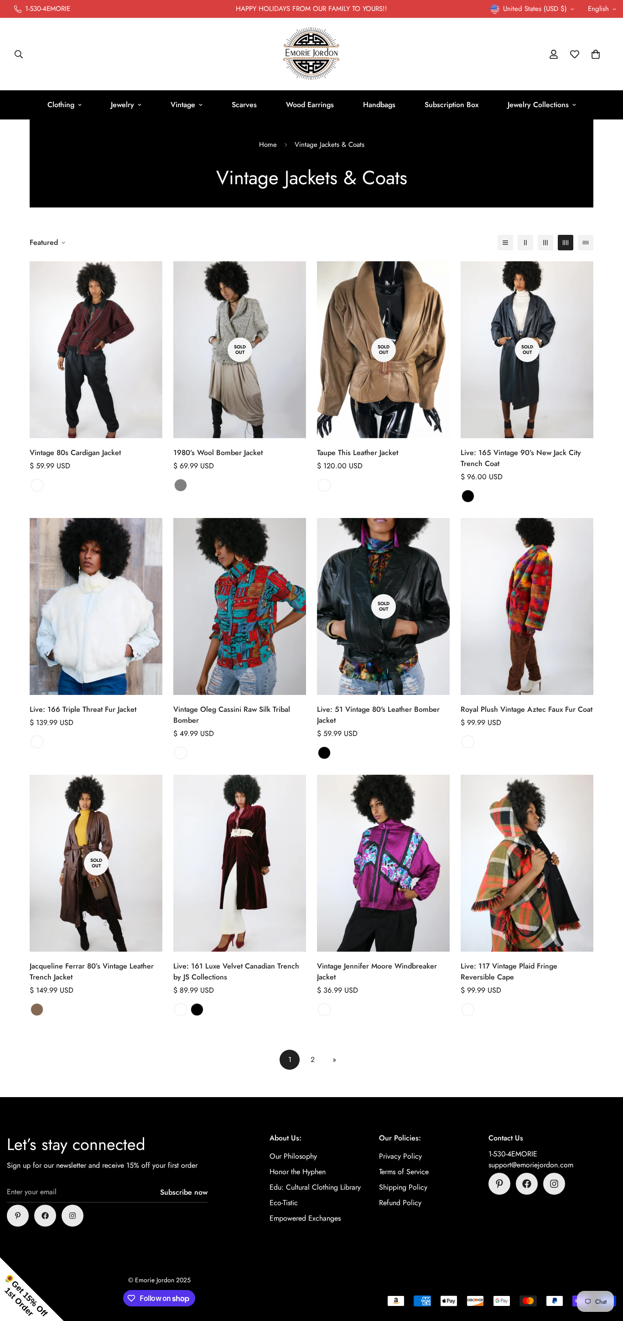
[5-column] (585, 242)
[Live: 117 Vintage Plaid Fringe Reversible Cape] (527, 863)
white (37, 742)
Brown (37, 1009)
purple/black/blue (324, 1009)
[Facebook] (45, 1216)
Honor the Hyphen (298, 1171)
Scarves (244, 104)
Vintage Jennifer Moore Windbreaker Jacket (377, 971)
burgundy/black (37, 485)
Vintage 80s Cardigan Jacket (75, 452)
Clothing (60, 104)
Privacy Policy (400, 1156)
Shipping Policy (403, 1187)
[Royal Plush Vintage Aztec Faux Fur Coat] (527, 606)
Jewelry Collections (538, 104)
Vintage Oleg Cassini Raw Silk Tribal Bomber (231, 714)
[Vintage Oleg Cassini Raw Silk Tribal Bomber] (239, 606)
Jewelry (122, 104)
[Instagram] (72, 1216)
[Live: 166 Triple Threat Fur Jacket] (96, 606)
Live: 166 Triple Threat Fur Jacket (83, 709)
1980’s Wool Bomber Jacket (218, 452)
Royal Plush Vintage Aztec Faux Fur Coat (526, 709)
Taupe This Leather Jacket (357, 452)
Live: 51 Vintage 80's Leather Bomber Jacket (378, 714)
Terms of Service (404, 1171)
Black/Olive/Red (468, 1009)
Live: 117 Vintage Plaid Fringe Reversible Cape (509, 971)
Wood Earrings (310, 104)
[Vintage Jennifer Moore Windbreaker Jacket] (383, 863)
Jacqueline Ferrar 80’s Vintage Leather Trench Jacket (92, 971)
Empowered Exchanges (305, 1218)
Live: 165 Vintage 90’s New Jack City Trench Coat (521, 458)
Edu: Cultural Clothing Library (315, 1187)
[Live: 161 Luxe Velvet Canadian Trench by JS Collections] (239, 863)
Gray (181, 485)
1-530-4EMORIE (512, 1154)
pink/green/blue (181, 753)
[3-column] (545, 242)
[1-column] (505, 242)
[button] (595, 54)
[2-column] (525, 242)
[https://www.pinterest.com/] (18, 1216)
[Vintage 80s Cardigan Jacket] (96, 349)
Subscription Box (451, 104)
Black (468, 496)
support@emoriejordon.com (530, 1165)
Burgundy (181, 1009)
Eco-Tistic (284, 1202)
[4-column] (565, 242)
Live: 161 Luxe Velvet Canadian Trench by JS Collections (236, 971)
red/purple (468, 742)
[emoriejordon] (311, 54)
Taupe (324, 485)
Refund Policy (400, 1202)
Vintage (183, 104)
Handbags (379, 104)
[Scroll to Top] (605, 1271)
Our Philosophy (293, 1156)
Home (268, 145)
